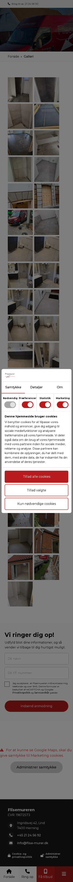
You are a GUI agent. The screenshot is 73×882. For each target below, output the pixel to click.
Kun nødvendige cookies (36, 504)
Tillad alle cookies (36, 476)
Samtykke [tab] (13, 387)
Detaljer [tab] (36, 387)
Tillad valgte (36, 490)
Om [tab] (60, 387)
